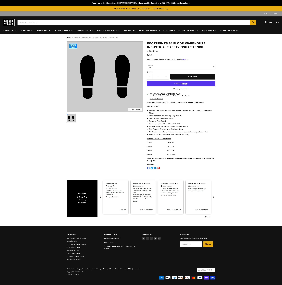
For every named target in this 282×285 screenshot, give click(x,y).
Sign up (208, 244)
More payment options (181, 89)
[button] (100, 197)
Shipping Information (83, 269)
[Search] (253, 22)
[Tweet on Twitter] (151, 168)
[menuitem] (10, 30)
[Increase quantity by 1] (166, 76)
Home (69, 37)
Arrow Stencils (72, 241)
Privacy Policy (108, 269)
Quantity (150, 72)
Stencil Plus (153, 51)
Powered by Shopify (73, 274)
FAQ (129, 269)
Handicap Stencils (73, 250)
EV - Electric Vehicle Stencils (76, 244)
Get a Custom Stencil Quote (76, 238)
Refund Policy (96, 269)
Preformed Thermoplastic (75, 256)
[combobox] (134, 22)
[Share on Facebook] (148, 168)
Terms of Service (120, 269)
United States (270, 14)
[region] (156, 197)
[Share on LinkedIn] (155, 168)
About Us (137, 269)
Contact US (70, 269)
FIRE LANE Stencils (73, 247)
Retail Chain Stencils (74, 259)
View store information (156, 99)
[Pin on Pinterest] (158, 168)
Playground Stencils (73, 253)
